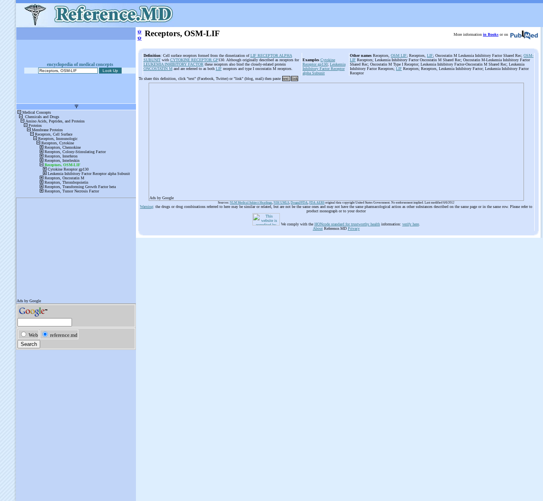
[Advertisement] (336, 139)
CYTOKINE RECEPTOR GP (194, 60)
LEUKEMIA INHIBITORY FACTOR (174, 64)
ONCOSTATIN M (158, 68)
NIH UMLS (281, 202)
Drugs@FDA (299, 202)
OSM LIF (399, 55)
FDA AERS (316, 202)
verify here (410, 224)
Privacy (354, 228)
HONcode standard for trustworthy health (347, 224)
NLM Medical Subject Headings (251, 202)
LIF (219, 68)
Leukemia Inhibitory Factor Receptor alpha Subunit (324, 68)
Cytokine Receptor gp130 (319, 62)
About (318, 228)
